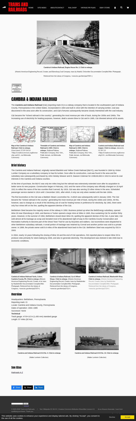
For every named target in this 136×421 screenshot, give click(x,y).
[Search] (121, 7)
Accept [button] (127, 417)
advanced (26, 405)
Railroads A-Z (17, 372)
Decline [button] (112, 417)
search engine (14, 405)
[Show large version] (68, 42)
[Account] (115, 8)
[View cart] (127, 8)
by (21, 405)
